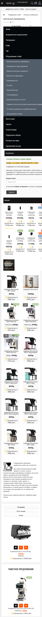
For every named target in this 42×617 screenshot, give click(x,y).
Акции (21, 515)
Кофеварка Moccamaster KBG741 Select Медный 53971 (31, 352)
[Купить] (17, 547)
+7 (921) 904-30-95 (22, 2)
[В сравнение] (28, 547)
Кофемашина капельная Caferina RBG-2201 (11, 321)
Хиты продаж (21, 511)
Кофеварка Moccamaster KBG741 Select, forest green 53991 (11, 383)
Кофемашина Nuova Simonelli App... (22, 551)
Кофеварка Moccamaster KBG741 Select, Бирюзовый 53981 (31, 383)
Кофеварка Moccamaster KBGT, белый (11, 444)
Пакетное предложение (21, 569)
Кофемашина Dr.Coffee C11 (31, 238)
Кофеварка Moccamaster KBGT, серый (31, 444)
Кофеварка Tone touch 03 (30, 289)
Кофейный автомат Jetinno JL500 (20, 214)
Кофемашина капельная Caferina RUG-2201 (11, 351)
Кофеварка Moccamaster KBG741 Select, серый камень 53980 (31, 414)
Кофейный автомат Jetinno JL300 (9, 242)
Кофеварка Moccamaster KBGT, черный (11, 290)
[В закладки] (23, 547)
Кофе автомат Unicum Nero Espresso (9, 214)
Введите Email (11, 178)
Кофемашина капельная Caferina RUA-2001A (31, 321)
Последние (21, 507)
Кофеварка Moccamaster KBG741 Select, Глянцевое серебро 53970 (11, 414)
